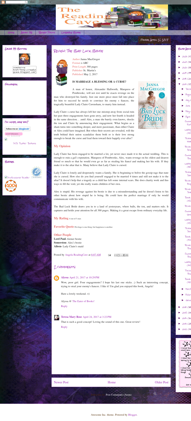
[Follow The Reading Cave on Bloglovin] (18, 130)
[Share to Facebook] (124, 255)
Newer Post (61, 382)
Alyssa (64, 277)
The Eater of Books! (83, 301)
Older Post (161, 382)
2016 (185, 307)
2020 (185, 68)
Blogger (132, 414)
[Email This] (115, 255)
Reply (64, 306)
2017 (185, 84)
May (188, 111)
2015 (185, 313)
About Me (26, 32)
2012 (185, 329)
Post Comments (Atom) (118, 394)
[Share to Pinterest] (126, 255)
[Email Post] (109, 254)
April (188, 117)
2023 (185, 57)
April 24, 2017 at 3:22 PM (97, 317)
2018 (184, 79)
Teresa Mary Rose (71, 317)
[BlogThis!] (118, 255)
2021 (185, 62)
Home (11, 32)
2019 (184, 73)
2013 (185, 324)
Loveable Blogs (71, 32)
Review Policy (47, 32)
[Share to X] (121, 255)
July (187, 100)
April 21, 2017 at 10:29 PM (84, 277)
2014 (185, 318)
